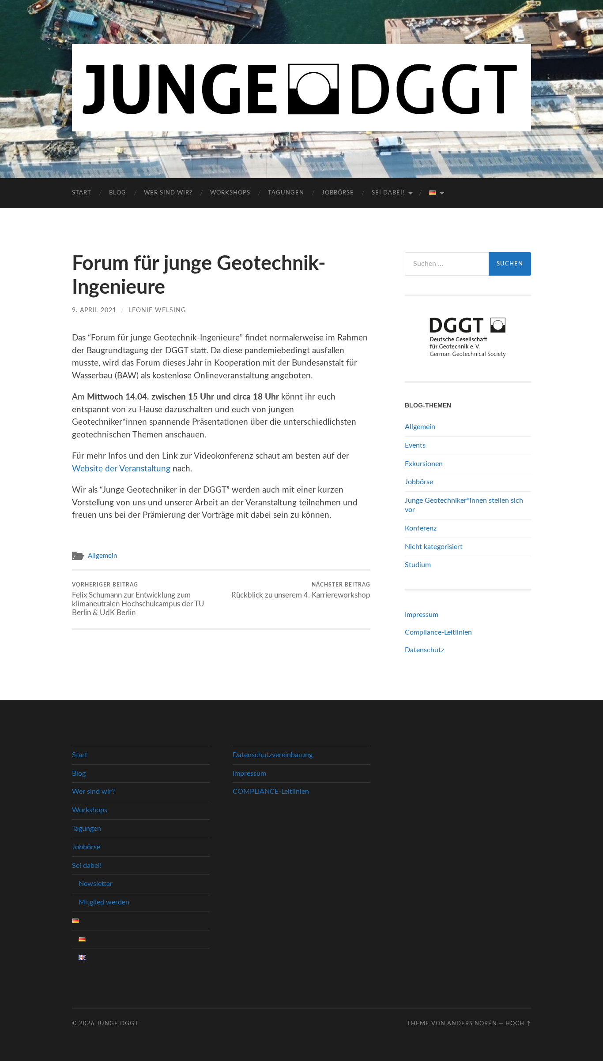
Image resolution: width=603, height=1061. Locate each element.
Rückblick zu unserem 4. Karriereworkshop (300, 590)
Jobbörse (338, 193)
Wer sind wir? (168, 193)
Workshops (230, 193)
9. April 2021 (94, 310)
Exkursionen (424, 463)
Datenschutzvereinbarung (273, 754)
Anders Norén (472, 1023)
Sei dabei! (388, 193)
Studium (418, 564)
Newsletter (96, 883)
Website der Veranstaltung (121, 469)
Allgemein (102, 556)
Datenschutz (424, 650)
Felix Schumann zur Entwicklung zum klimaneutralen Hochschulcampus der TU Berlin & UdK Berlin (138, 599)
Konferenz (421, 528)
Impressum (421, 614)
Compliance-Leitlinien (438, 632)
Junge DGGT (118, 1023)
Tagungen (286, 193)
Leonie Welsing (157, 310)
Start (81, 193)
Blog (117, 193)
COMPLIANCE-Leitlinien (271, 791)
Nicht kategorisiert (434, 546)
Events (415, 445)
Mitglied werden (104, 902)
